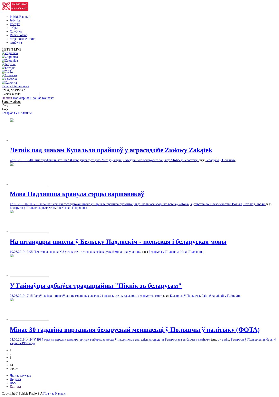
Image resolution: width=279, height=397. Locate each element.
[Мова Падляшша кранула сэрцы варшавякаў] (29, 184)
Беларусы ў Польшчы (17, 113)
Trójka (14, 27)
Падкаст (15, 379)
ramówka (16, 42)
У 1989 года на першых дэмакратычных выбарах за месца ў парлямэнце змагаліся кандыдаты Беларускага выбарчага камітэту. (122, 339)
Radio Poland (18, 35)
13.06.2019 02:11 (21, 204)
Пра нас (36, 98)
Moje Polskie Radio (22, 38)
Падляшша (79, 207)
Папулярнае (21, 98)
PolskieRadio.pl (20, 16)
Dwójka (15, 24)
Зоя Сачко (63, 207)
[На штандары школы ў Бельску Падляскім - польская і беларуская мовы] (29, 231)
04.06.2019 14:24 (21, 339)
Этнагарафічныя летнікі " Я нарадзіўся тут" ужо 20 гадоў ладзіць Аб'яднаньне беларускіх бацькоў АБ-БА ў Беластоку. (116, 160)
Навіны (7, 98)
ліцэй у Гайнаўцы (228, 295)
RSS (13, 383)
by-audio (223, 339)
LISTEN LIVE (11, 49)
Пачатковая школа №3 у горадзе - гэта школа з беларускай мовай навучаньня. (87, 251)
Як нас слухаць (20, 375)
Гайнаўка (208, 295)
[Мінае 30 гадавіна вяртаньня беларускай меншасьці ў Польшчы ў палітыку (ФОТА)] (29, 319)
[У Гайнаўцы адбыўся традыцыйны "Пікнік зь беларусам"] (29, 275)
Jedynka (15, 20)
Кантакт (48, 98)
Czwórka (16, 31)
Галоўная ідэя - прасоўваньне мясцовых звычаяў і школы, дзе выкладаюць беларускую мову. (98, 295)
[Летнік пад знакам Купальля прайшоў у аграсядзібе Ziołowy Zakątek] (29, 140)
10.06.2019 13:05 (21, 251)
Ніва (183, 251)
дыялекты (48, 207)
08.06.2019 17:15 (21, 295)
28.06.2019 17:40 (21, 160)
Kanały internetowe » (15, 86)
